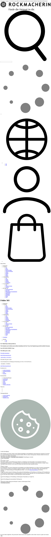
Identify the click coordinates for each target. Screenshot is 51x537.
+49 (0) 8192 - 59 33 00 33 (5, 357)
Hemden (7, 281)
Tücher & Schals (8, 286)
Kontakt (4, 373)
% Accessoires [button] (6, 283)
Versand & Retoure (7, 371)
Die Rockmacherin (9, 289)
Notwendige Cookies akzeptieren (17, 457)
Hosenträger (7, 282)
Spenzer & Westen (9, 271)
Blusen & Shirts (8, 270)
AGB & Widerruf (6, 395)
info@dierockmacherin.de (5, 365)
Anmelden (5, 337)
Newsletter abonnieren (4, 353)
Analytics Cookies (4, 466)
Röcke (6, 269)
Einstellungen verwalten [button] (28, 457)
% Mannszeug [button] (6, 277)
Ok (1, 535)
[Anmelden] (27, 213)
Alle (6, 267)
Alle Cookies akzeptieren (5, 457)
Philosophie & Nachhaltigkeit (11, 291)
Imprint (4, 383)
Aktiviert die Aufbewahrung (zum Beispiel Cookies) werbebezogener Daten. (15, 481)
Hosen (6, 279)
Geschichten (7, 292)
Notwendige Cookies (4, 460)
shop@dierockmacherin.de (5, 355)
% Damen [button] (5, 266)
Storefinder (7, 295)
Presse (6, 296)
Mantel (6, 275)
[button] (25, 60)
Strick (6, 274)
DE (6, 164)
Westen (6, 280)
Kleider (6, 273)
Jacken (6, 272)
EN (6, 165)
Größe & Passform (6, 370)
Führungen (7, 293)
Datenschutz (5, 396)
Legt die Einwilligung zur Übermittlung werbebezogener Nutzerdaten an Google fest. (17, 476)
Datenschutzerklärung (33, 469)
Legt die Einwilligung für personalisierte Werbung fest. (11, 479)
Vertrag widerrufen (6, 384)
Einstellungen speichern (5, 482)
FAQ (6, 297)
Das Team (7, 290)
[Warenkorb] (27, 261)
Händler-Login (6, 397)
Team (4, 381)
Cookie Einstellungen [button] (7, 377)
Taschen (7, 287)
